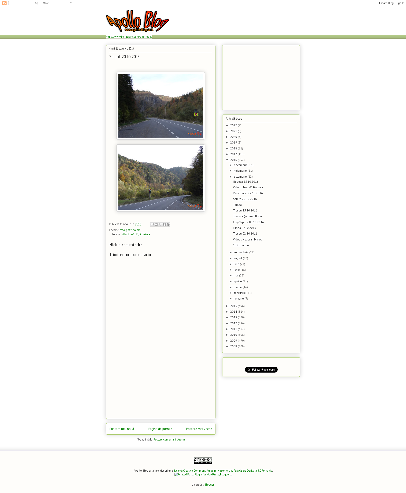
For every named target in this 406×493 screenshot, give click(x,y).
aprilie (238, 281)
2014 (234, 311)
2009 (234, 340)
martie (238, 287)
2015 (234, 306)
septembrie (241, 252)
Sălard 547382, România (136, 234)
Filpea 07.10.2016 (244, 228)
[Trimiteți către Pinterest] (168, 224)
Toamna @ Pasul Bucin (247, 216)
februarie (240, 293)
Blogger (209, 484)
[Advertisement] (160, 386)
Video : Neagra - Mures (247, 239)
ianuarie (239, 298)
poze (129, 230)
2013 (234, 317)
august (238, 258)
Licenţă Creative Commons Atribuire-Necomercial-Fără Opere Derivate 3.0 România (223, 470)
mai (236, 275)
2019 (234, 142)
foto (122, 230)
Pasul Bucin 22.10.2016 (248, 193)
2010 (234, 335)
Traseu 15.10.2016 (245, 210)
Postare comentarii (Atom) (169, 439)
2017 (234, 154)
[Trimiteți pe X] (160, 224)
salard (136, 230)
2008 (234, 346)
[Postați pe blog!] (156, 224)
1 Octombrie (241, 245)
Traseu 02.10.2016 (245, 233)
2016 (234, 160)
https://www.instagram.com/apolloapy (129, 37)
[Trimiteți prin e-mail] (152, 224)
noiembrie (241, 171)
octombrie (241, 176)
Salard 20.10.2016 (245, 199)
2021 (234, 131)
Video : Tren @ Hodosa (248, 187)
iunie (237, 270)
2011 (234, 329)
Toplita (237, 205)
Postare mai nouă (121, 429)
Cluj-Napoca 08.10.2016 (248, 222)
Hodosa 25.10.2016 (245, 182)
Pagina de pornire (160, 429)
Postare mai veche (199, 429)
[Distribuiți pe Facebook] (164, 224)
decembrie (241, 165)
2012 (234, 323)
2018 (234, 148)
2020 (234, 137)
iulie (237, 264)
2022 (234, 125)
